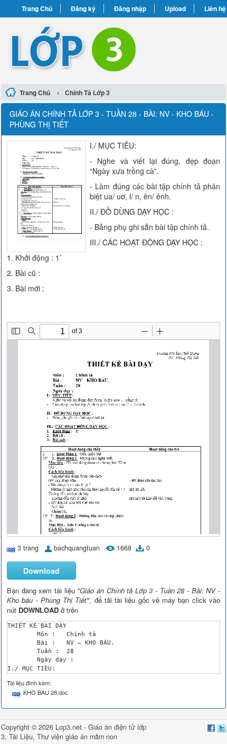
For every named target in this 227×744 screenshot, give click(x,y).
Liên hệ (215, 8)
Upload (175, 8)
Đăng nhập (130, 8)
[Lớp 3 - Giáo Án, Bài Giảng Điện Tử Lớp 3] (113, 49)
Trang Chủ (37, 8)
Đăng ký (83, 8)
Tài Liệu (21, 736)
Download (41, 570)
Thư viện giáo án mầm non (77, 736)
